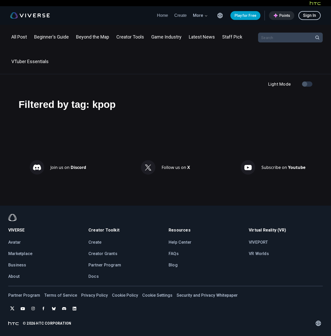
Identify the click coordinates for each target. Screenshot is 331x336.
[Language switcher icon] (220, 15)
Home (162, 15)
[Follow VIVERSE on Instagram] (33, 308)
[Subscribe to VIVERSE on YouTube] (23, 308)
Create (180, 15)
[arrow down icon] (206, 15)
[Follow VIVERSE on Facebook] (43, 308)
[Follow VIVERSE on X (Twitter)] (12, 308)
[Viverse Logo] (30, 15)
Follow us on (176, 167)
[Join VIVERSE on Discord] (64, 308)
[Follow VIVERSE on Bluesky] (54, 308)
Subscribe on (283, 167)
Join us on (68, 167)
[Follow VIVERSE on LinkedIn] (74, 308)
